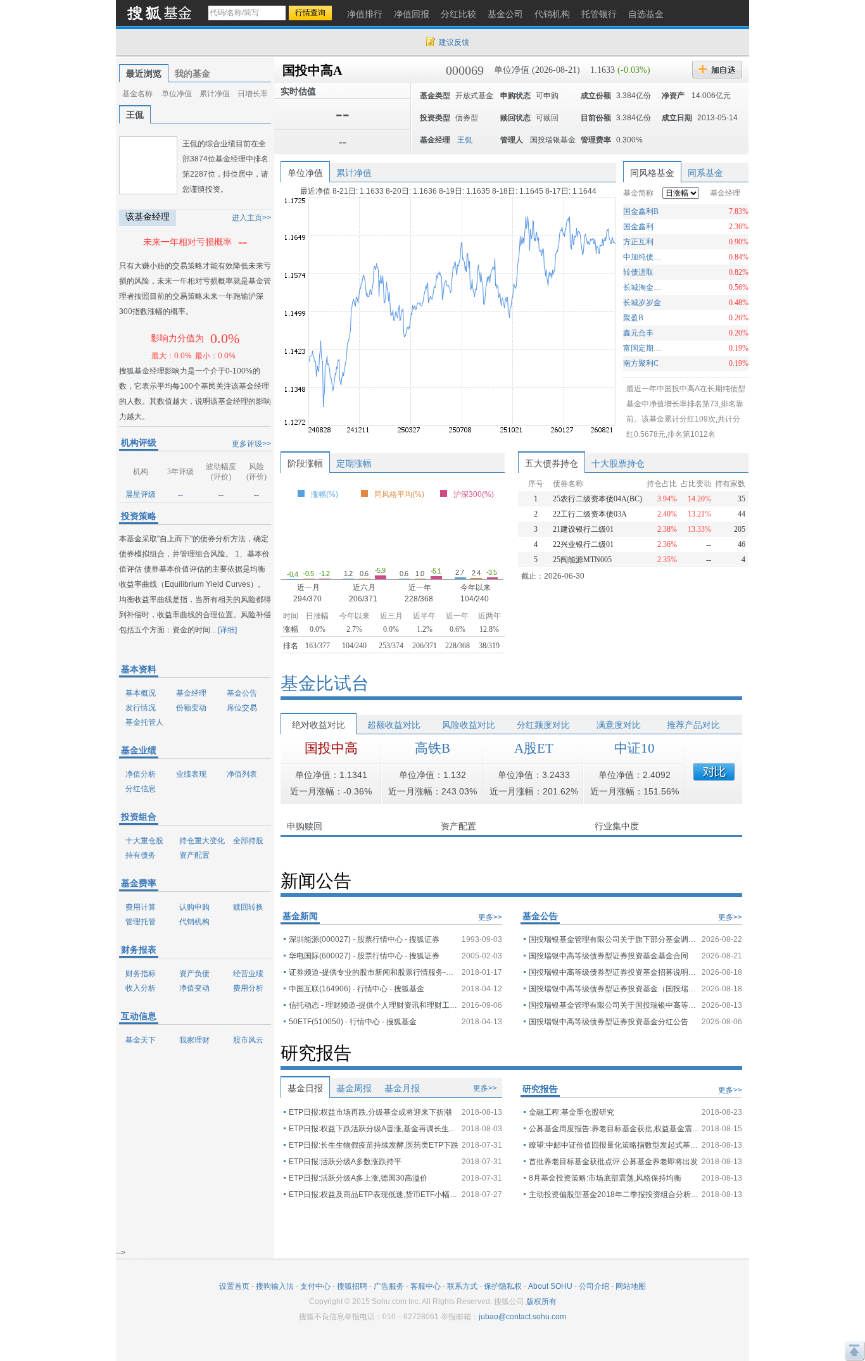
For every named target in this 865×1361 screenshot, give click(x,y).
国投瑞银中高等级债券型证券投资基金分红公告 (608, 1021)
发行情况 (140, 707)
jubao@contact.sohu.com (522, 1316)
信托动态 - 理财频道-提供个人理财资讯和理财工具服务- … (374, 1005)
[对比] (714, 772)
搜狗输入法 (275, 1286)
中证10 (634, 748)
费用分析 (248, 988)
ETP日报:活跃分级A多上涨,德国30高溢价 (358, 1178)
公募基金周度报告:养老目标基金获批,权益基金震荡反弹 (614, 1128)
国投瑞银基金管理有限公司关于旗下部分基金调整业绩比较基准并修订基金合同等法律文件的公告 (614, 939)
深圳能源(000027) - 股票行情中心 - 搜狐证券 (364, 939)
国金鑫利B (641, 211)
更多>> (490, 917)
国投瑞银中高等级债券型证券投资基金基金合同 (608, 955)
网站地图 (631, 1286)
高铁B (432, 748)
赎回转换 (248, 907)
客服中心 (425, 1286)
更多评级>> (251, 443)
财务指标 (140, 973)
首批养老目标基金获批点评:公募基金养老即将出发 (613, 1161)
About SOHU (550, 1286)
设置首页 (234, 1286)
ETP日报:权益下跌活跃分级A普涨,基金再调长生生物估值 (374, 1128)
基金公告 (242, 693)
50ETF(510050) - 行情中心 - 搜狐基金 (353, 1021)
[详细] (227, 629)
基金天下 (140, 1040)
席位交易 (242, 707)
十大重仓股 (144, 840)
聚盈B (633, 317)
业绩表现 (191, 774)
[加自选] (717, 69)
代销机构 (194, 921)
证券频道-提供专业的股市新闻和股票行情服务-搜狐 (374, 972)
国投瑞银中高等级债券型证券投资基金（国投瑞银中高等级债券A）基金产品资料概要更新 (614, 988)
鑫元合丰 (638, 333)
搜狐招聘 (352, 1286)
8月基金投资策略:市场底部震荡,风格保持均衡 (605, 1178)
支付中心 (315, 1286)
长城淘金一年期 (643, 287)
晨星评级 (140, 494)
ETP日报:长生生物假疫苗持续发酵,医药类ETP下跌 (373, 1145)
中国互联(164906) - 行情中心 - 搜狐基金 (356, 988)
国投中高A (312, 70)
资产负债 (194, 973)
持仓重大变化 (202, 840)
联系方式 (462, 1286)
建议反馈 (454, 42)
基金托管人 (144, 722)
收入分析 (140, 988)
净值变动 (194, 988)
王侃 (135, 115)
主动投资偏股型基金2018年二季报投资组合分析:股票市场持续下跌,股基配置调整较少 (614, 1194)
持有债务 (140, 855)
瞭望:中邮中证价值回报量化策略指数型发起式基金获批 (614, 1145)
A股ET (533, 748)
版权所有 (541, 1301)
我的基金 (192, 73)
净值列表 (242, 774)
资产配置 (194, 855)
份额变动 (191, 707)
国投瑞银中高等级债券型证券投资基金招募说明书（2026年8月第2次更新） (614, 972)
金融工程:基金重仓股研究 (571, 1112)
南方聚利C (641, 363)
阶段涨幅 (305, 463)
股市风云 (248, 1040)
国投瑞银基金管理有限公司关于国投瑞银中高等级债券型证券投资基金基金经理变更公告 (614, 1005)
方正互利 (638, 241)
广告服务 (389, 1286)
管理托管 (140, 921)
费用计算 (140, 907)
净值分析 (140, 774)
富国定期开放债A (643, 348)
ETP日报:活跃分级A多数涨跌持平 (345, 1161)
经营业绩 (248, 973)
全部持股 (248, 840)
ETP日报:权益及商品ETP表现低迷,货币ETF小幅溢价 (374, 1194)
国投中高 (331, 748)
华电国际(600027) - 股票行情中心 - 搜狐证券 (364, 955)
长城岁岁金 (642, 302)
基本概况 (140, 693)
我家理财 (194, 1040)
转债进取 (638, 272)
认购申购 (194, 907)
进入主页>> (251, 217)
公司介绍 (594, 1286)
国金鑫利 (638, 226)
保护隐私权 (503, 1286)
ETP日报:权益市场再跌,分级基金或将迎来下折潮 (370, 1112)
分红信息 (140, 788)
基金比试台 (325, 683)
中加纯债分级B (643, 257)
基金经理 (191, 693)
